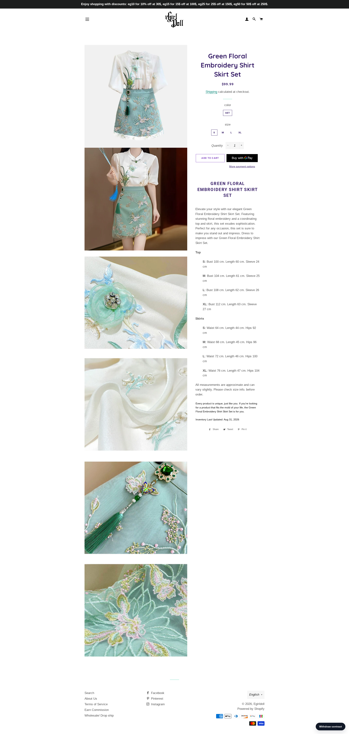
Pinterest (156, 698)
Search (89, 693)
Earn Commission (97, 710)
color (227, 105)
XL (240, 132)
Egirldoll (259, 704)
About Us (91, 698)
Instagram (157, 704)
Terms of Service (96, 704)
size (227, 124)
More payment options (242, 166)
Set (227, 113)
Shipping (211, 92)
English (254, 694)
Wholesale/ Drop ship (99, 715)
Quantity (217, 145)
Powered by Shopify (250, 709)
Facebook (157, 693)
